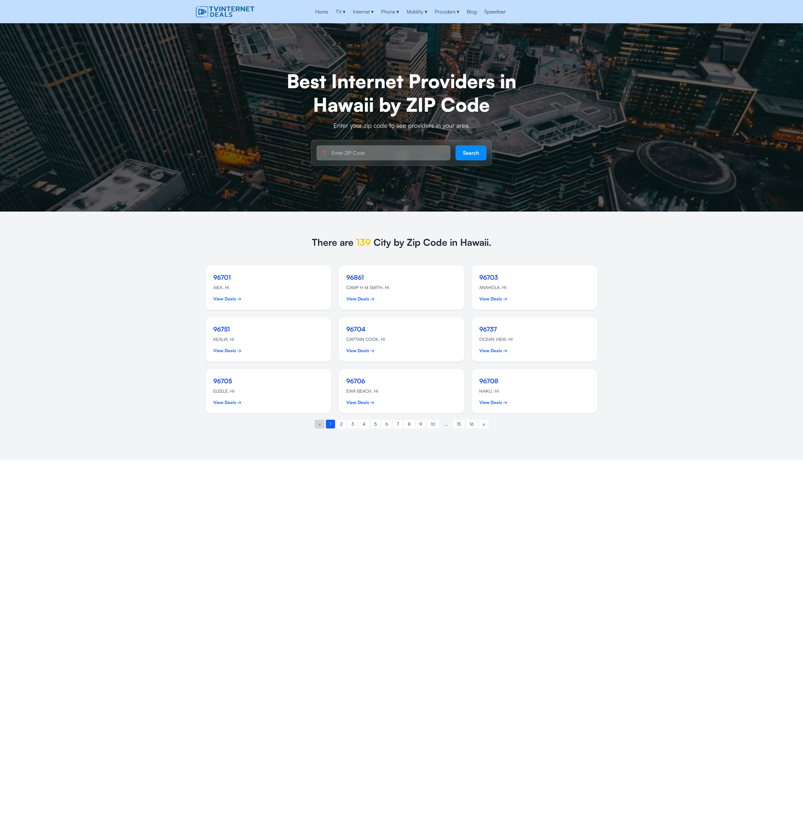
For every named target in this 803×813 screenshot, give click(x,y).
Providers (447, 11)
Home (321, 11)
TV (340, 11)
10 (433, 424)
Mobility (417, 11)
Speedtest (495, 11)
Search (471, 153)
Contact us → (587, 11)
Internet (363, 11)
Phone (390, 11)
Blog (472, 11)
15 (459, 424)
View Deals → (227, 298)
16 (472, 424)
